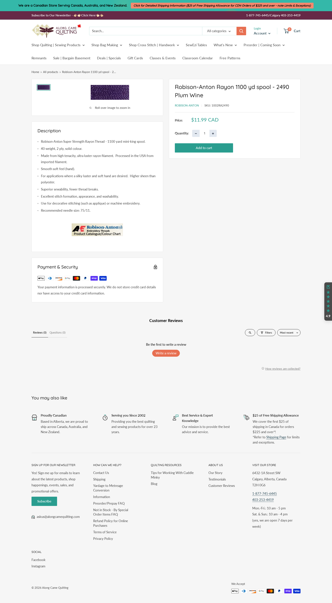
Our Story (215, 473)
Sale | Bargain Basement (71, 58)
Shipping (99, 479)
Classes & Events (163, 58)
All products (50, 72)
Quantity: (182, 133)
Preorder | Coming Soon (262, 45)
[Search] (241, 31)
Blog (154, 484)
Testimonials (217, 479)
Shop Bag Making (104, 45)
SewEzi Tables (196, 45)
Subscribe (44, 501)
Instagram (38, 566)
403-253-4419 (263, 500)
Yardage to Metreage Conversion (108, 488)
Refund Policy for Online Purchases (110, 523)
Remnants (39, 58)
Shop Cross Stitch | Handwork (152, 45)
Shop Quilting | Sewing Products (56, 45)
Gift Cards (135, 58)
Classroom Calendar (197, 58)
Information (101, 497)
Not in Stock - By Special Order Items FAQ (110, 512)
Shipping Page (276, 437)
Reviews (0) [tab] (39, 332)
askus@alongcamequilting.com (58, 517)
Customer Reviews (221, 486)
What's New (223, 45)
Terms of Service (105, 532)
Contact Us (101, 473)
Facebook (39, 560)
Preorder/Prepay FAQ (109, 503)
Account (260, 33)
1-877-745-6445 (264, 493)
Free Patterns (230, 58)
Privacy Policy (103, 539)
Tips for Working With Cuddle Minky (172, 475)
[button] (328, 301)
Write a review (166, 353)
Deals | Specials (109, 58)
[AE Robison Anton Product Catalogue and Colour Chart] (97, 229)
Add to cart (204, 148)
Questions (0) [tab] (58, 332)
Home (35, 72)
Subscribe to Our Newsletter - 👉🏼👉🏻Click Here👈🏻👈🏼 (67, 15)
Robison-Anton (187, 105)
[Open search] (250, 332)
